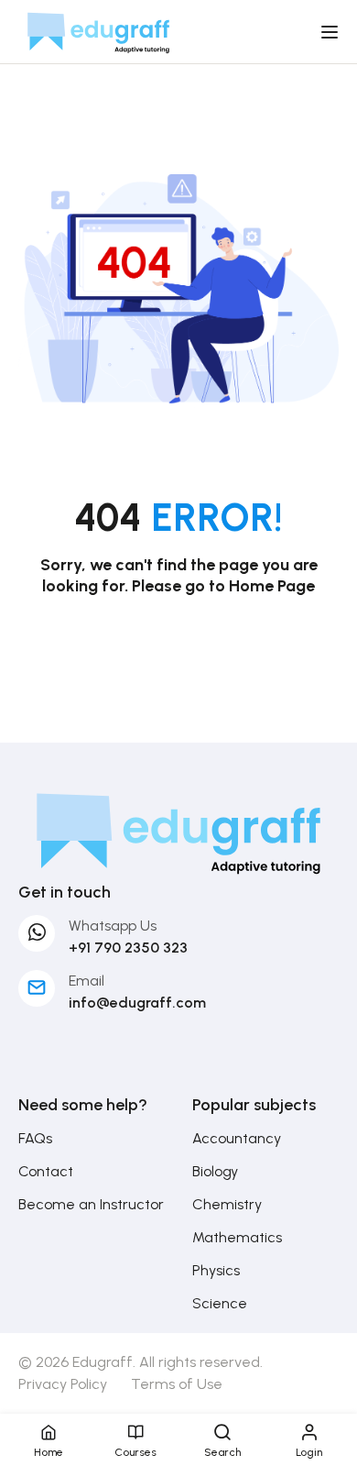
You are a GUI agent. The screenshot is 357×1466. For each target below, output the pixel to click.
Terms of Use (176, 1384)
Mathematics (237, 1237)
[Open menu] (332, 32)
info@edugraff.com (137, 1002)
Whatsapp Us (113, 925)
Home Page (272, 586)
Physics (216, 1270)
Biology (215, 1171)
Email (86, 980)
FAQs (35, 1138)
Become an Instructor (91, 1204)
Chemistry (227, 1204)
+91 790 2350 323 (128, 947)
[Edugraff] (98, 30)
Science (219, 1303)
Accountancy (236, 1138)
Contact (45, 1171)
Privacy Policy (62, 1384)
